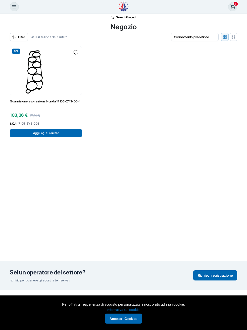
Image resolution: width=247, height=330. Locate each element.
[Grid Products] (225, 37)
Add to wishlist (76, 52)
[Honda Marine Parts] (123, 7)
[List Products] (233, 37)
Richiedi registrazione (215, 275)
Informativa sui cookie (123, 310)
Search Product (126, 17)
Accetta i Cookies (123, 318)
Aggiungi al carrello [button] (46, 133)
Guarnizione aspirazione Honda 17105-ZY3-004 (45, 101)
